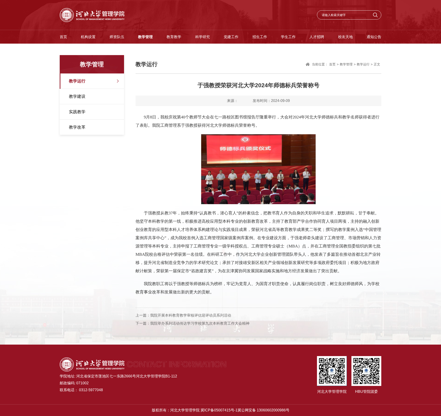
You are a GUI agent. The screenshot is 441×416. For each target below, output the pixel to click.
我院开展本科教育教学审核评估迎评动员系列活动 (190, 315)
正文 (377, 64)
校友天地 (345, 37)
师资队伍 (117, 37)
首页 (63, 37)
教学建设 (77, 96)
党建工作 (231, 37)
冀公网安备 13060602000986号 (263, 410)
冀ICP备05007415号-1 (219, 410)
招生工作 (259, 37)
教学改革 (77, 127)
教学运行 (77, 81)
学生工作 (288, 37)
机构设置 (88, 37)
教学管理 (145, 37)
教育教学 (174, 37)
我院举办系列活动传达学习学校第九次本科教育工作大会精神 (199, 323)
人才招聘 (316, 37)
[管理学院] (92, 15)
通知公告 (374, 37)
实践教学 (77, 112)
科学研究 (202, 37)
